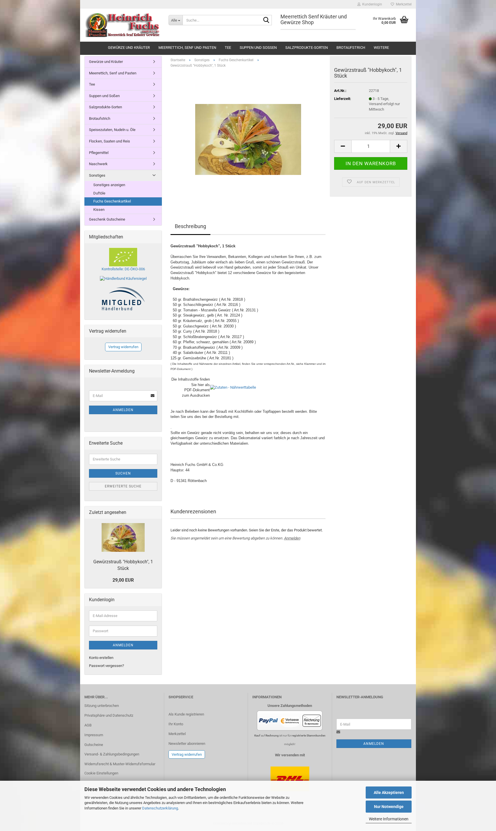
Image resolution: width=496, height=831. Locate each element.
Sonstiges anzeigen (109, 185)
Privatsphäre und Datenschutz (108, 715)
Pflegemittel (98, 153)
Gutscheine (93, 745)
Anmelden (292, 538)
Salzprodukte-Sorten (306, 47)
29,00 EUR (123, 580)
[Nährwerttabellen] (233, 387)
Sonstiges (97, 175)
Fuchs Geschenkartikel (112, 201)
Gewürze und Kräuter (129, 47)
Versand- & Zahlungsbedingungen (111, 754)
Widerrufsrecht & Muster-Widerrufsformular (119, 764)
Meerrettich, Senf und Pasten (187, 47)
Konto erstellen (101, 657)
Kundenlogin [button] (371, 4)
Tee (228, 47)
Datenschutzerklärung (160, 808)
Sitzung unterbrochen (101, 705)
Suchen (123, 473)
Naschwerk (98, 164)
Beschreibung (190, 226)
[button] (342, 146)
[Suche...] (266, 20)
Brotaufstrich (350, 47)
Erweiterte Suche (123, 486)
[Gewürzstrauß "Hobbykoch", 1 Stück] (248, 137)
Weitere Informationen (388, 819)
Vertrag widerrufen (123, 347)
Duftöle (99, 193)
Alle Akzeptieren (389, 792)
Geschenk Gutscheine (107, 219)
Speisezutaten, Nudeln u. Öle (112, 130)
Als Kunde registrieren (186, 714)
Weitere (381, 47)
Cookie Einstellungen (101, 773)
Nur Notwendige (389, 806)
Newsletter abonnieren (186, 743)
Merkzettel (403, 4)
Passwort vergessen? (106, 666)
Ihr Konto (175, 724)
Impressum (93, 735)
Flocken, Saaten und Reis (109, 141)
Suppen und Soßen (258, 47)
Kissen (98, 209)
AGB (88, 725)
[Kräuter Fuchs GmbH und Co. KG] (122, 25)
